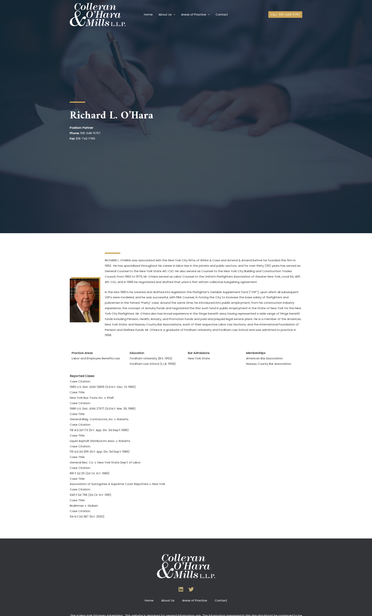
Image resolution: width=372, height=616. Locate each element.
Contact (222, 14)
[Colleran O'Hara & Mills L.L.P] (98, 14)
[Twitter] (191, 589)
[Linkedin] (180, 589)
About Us (165, 14)
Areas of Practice (193, 14)
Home (148, 14)
